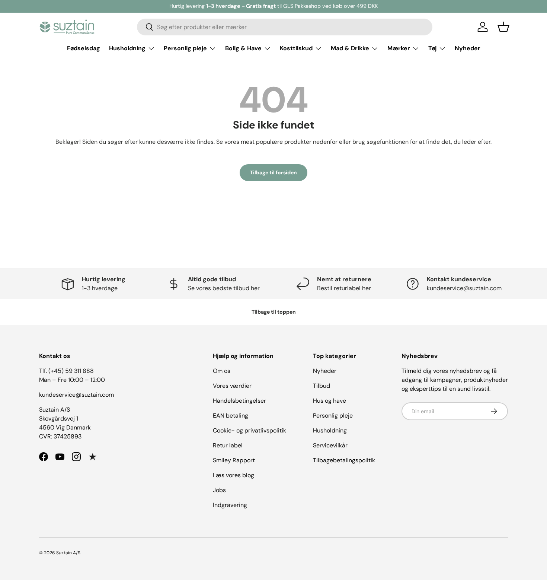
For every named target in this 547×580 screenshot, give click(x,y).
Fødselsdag (83, 48)
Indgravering (230, 505)
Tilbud (321, 386)
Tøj (432, 48)
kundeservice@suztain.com (76, 395)
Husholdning (127, 48)
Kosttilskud (296, 48)
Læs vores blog (233, 475)
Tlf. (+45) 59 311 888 (66, 371)
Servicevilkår (330, 445)
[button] (503, 27)
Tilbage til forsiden (273, 172)
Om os (221, 371)
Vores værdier (232, 386)
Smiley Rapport (234, 460)
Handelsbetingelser (239, 401)
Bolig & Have (243, 48)
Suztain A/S (68, 553)
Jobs (219, 490)
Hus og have (329, 401)
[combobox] (284, 27)
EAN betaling (230, 415)
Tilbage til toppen (274, 311)
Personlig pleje (185, 48)
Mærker (398, 48)
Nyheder (467, 48)
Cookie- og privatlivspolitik (249, 430)
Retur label (228, 445)
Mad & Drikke (350, 48)
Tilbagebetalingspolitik (344, 460)
